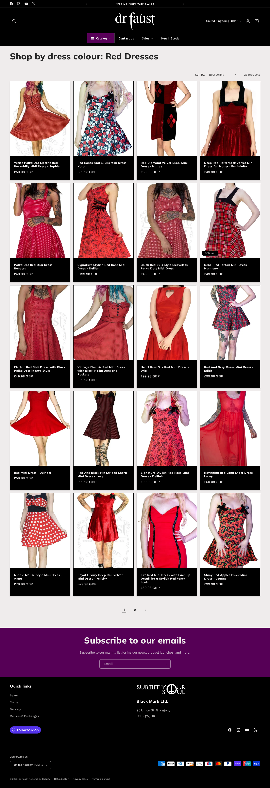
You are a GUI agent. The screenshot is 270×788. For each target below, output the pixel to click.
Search (15, 695)
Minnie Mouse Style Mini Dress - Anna (38, 576)
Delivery (15, 709)
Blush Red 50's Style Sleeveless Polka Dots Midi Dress (164, 266)
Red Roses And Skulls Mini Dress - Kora (103, 164)
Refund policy (61, 779)
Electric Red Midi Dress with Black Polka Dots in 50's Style (39, 368)
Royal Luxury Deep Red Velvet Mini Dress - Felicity (100, 576)
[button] (14, 21)
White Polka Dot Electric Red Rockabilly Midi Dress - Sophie (37, 164)
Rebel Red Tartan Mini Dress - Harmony (226, 266)
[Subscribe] (166, 664)
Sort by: (200, 74)
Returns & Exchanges (24, 716)
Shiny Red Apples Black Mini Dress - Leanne (225, 576)
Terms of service (101, 779)
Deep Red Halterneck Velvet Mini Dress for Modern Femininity (228, 164)
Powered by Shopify (39, 779)
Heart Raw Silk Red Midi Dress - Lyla (165, 368)
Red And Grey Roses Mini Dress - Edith (228, 368)
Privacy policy (80, 779)
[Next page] (145, 610)
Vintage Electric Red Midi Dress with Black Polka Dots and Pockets (101, 370)
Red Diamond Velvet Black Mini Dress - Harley (164, 164)
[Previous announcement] (86, 4)
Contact (15, 702)
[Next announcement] (183, 4)
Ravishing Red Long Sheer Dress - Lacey (229, 474)
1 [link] (124, 609)
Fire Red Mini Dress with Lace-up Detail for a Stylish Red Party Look (165, 578)
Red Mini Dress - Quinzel (32, 473)
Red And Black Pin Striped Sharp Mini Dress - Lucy (102, 474)
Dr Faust (23, 779)
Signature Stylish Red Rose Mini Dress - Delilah (165, 474)
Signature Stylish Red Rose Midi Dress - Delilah (101, 266)
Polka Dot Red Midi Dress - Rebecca (34, 266)
